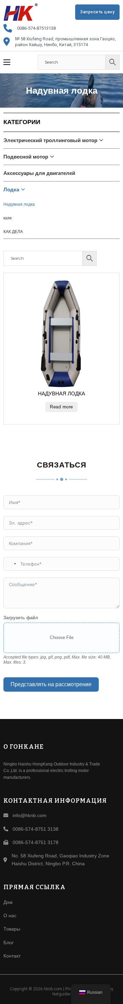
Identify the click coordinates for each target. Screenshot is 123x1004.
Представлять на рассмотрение (51, 684)
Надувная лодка (19, 204)
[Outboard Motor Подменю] (53, 156)
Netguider (61, 994)
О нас (9, 915)
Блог (8, 942)
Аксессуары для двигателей (39, 173)
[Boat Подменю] (24, 189)
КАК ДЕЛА (13, 231)
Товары (11, 929)
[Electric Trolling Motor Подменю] (103, 140)
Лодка (11, 189)
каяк (7, 218)
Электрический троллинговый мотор (50, 140)
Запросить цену (97, 12)
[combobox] (11, 563)
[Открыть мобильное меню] (6, 62)
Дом (8, 902)
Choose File (61, 637)
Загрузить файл (20, 617)
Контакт (11, 956)
